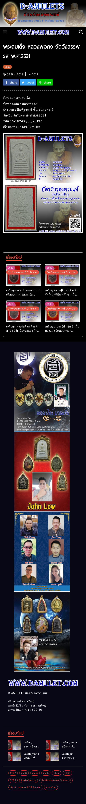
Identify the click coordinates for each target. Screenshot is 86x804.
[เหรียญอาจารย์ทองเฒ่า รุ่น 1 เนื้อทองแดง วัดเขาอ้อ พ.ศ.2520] (23, 275)
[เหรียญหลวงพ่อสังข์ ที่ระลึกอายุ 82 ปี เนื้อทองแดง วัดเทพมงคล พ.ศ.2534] (23, 311)
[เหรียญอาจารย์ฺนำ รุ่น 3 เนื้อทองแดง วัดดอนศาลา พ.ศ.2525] (62, 311)
